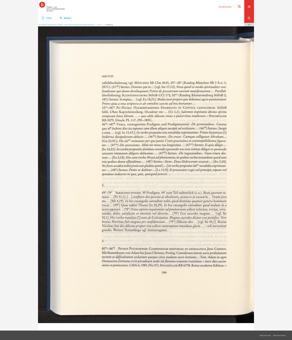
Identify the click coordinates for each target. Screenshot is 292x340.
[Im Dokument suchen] (249, 18)
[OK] (239, 6)
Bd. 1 (100, 24)
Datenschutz (279, 335)
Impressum (265, 335)
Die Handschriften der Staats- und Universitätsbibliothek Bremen (66, 24)
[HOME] (52, 6)
